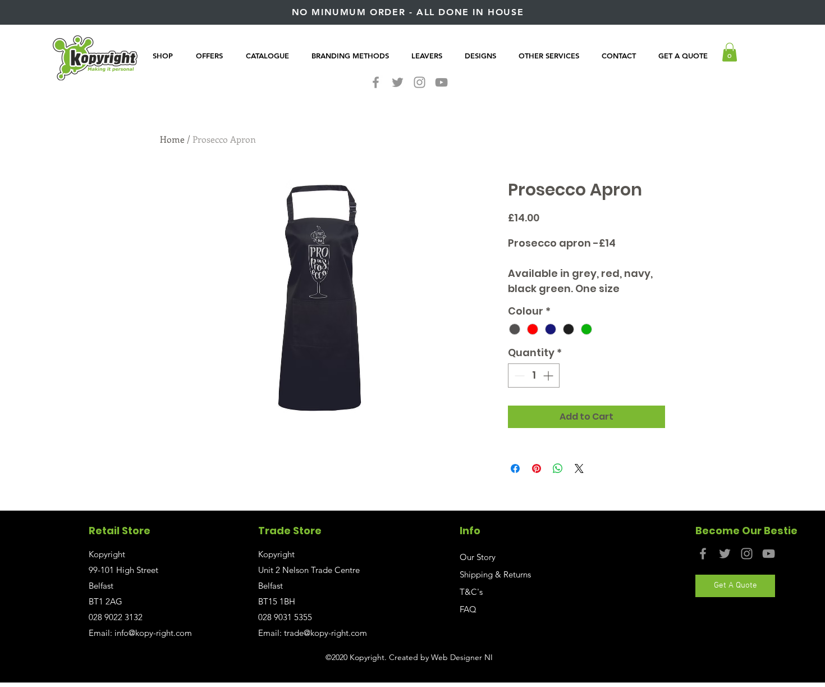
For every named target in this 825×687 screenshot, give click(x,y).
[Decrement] (518, 375)
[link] (729, 52)
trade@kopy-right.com (325, 632)
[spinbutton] (533, 375)
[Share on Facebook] (515, 468)
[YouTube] (441, 82)
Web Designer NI (462, 657)
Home (172, 139)
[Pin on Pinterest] (536, 468)
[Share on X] (579, 468)
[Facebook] (375, 82)
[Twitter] (397, 82)
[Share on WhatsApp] (558, 468)
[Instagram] (419, 82)
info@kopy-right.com (153, 632)
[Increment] (549, 375)
